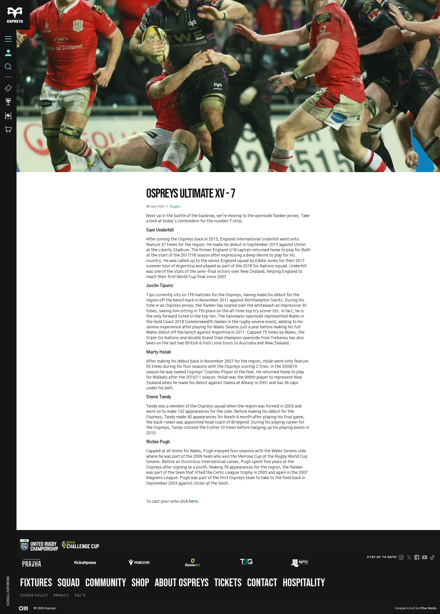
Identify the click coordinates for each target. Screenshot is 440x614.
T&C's (79, 595)
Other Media (427, 608)
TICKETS (228, 582)
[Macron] (138, 562)
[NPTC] (300, 562)
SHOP (140, 582)
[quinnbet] (192, 562)
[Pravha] (31, 563)
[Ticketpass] (85, 562)
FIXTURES (36, 582)
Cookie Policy (34, 595)
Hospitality (304, 582)
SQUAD (69, 582)
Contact (262, 582)
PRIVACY (61, 595)
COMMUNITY (105, 582)
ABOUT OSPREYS (182, 582)
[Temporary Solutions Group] (246, 563)
